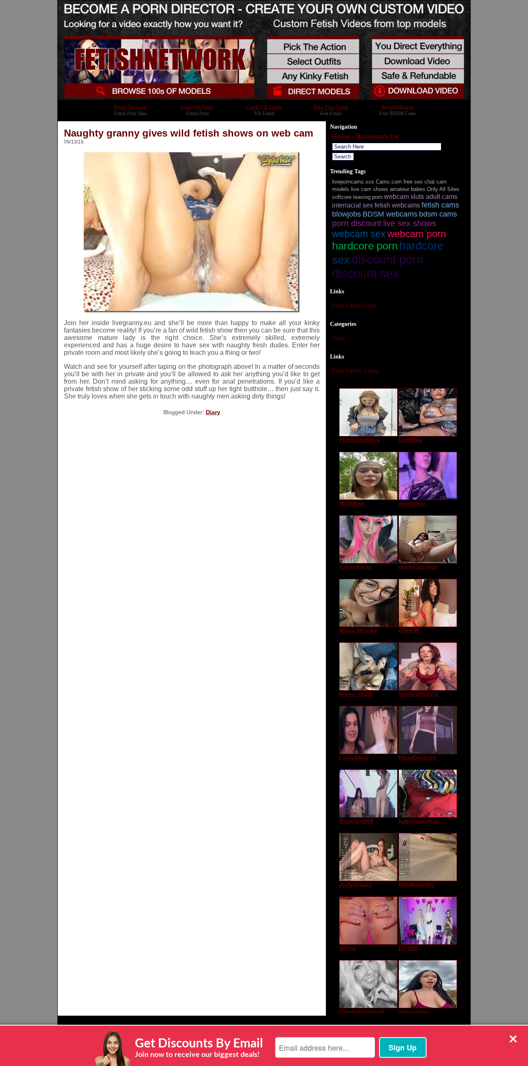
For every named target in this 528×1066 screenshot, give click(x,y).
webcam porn (416, 233)
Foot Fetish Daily (354, 305)
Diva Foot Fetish (331, 107)
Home (341, 136)
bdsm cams (438, 214)
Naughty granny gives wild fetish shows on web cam (188, 133)
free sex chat (419, 182)
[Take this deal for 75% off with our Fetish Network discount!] (264, 97)
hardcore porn (365, 246)
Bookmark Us (377, 136)
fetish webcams (397, 205)
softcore (341, 197)
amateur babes (407, 189)
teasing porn (367, 197)
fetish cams (440, 204)
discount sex (365, 273)
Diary (213, 412)
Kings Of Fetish (197, 107)
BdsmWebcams (398, 107)
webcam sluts (404, 196)
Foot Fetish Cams (355, 370)
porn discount (357, 223)
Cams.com (389, 182)
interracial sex (352, 205)
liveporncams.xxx (353, 182)
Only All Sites (443, 189)
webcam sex (359, 234)
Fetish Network (130, 107)
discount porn (387, 259)
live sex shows (409, 223)
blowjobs (346, 214)
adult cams (441, 196)
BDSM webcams (390, 214)
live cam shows (369, 189)
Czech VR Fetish (264, 107)
